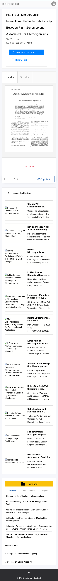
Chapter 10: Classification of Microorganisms (35, 205)
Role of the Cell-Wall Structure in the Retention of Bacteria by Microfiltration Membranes (38, 387)
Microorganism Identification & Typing (21, 553)
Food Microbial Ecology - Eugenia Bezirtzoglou (36, 433)
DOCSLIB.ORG (10, 4)
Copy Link (45, 179)
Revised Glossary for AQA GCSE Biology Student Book (38, 228)
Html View (10, 77)
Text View (25, 77)
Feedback (37, 578)
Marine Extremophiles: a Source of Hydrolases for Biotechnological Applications (38, 319)
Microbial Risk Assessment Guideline (38, 455)
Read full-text (21, 59)
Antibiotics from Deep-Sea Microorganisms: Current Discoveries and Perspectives (38, 365)
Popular (45, 490)
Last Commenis (29, 490)
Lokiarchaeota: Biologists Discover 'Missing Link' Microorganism (37, 273)
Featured (12, 490)
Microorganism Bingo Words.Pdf (18, 561)
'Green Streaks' (11, 545)
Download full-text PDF (24, 52)
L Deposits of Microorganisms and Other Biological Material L (37, 342)
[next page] (17, 179)
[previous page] (4, 179)
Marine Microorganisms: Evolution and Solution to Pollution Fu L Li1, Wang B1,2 (39, 251)
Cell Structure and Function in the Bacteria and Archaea (38, 410)
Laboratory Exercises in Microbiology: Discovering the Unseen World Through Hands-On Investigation (38, 296)
